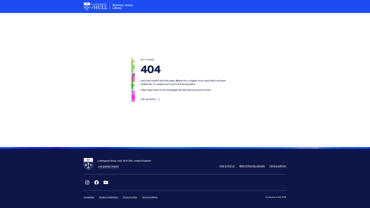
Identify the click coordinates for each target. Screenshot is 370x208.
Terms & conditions (149, 197)
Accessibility (89, 197)
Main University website (252, 166)
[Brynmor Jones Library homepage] (108, 6)
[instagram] (87, 182)
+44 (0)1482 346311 (108, 166)
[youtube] (105, 182)
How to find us (227, 166)
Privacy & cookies (130, 197)
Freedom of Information (108, 197)
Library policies (278, 166)
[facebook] (96, 182)
